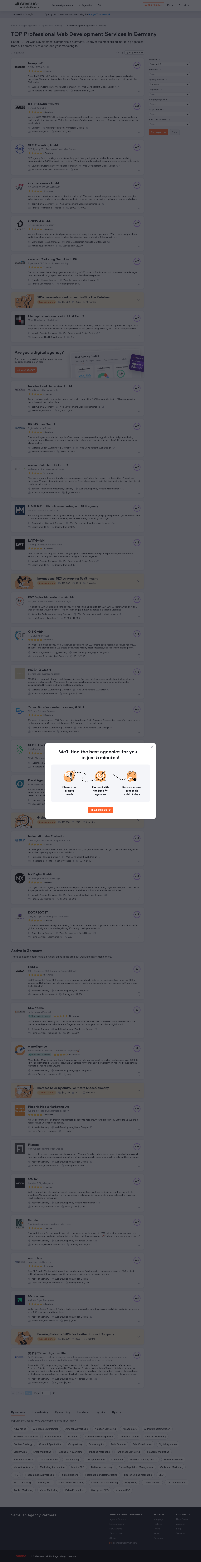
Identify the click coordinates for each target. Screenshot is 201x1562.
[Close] (152, 746)
